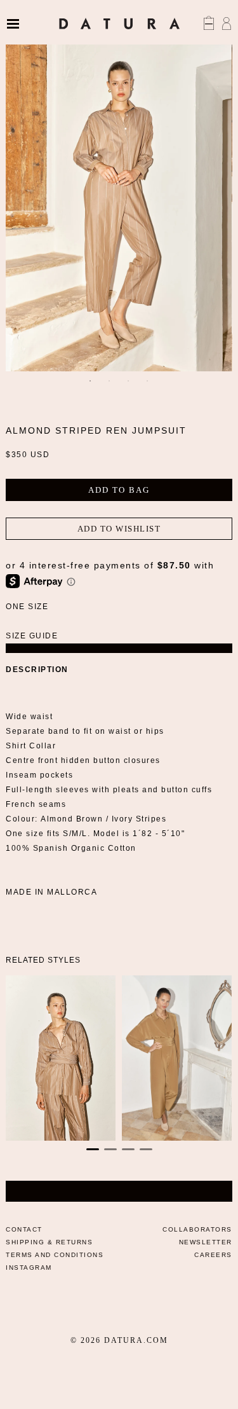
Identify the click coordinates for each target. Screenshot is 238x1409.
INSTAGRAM (29, 1267)
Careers (213, 1254)
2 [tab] (109, 381)
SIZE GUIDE (32, 635)
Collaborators (197, 1229)
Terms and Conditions (54, 1254)
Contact (24, 1229)
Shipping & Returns (49, 1242)
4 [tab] (148, 381)
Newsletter (205, 1242)
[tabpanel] (119, 201)
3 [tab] (128, 381)
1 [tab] (90, 381)
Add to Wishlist (119, 528)
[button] (92, 1149)
